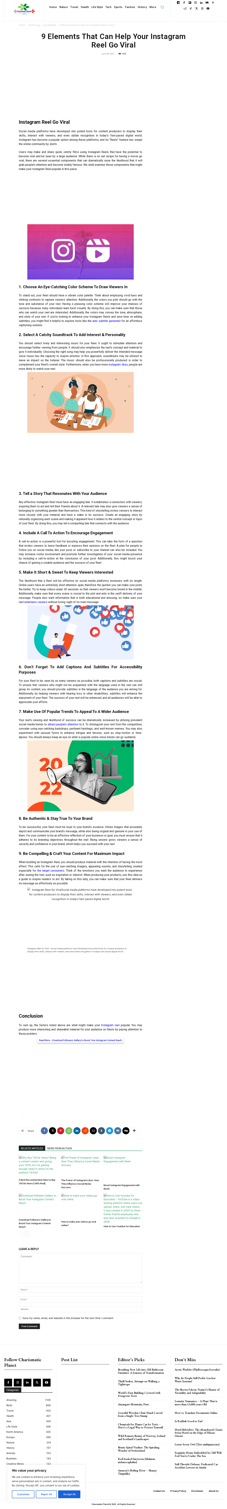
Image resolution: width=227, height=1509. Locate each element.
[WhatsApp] (68, 1130)
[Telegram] (109, 1130)
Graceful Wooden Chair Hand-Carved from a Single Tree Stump (140, 1414)
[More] (134, 1130)
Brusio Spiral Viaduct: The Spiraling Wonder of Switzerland (138, 1449)
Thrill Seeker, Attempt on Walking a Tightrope (138, 1382)
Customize (23, 1494)
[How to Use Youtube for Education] (123, 1208)
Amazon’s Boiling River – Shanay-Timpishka (137, 1472)
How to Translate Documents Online (196, 1413)
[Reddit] (185, 9)
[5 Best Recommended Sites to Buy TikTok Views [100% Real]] (38, 1166)
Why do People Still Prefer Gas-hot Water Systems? (195, 1379)
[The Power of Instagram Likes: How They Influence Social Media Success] (80, 1166)
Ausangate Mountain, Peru (133, 1404)
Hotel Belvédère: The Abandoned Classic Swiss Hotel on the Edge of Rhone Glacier (199, 1433)
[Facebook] (184, 3)
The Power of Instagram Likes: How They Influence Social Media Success (80, 1184)
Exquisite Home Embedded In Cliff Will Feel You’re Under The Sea (198, 1454)
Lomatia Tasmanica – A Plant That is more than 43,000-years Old (196, 1402)
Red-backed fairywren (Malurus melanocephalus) (136, 1460)
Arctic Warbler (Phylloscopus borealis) (197, 1369)
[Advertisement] (80, 88)
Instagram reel (110, 1025)
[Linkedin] (201, 3)
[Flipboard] (190, 3)
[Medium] (207, 3)
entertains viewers (35, 602)
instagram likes (118, 364)
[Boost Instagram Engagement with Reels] (123, 1169)
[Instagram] (195, 3)
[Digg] (125, 1130)
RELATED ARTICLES (32, 1148)
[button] (162, 7)
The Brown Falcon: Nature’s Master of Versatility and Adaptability (197, 1391)
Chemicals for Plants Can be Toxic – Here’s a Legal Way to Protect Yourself (140, 1425)
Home (22, 25)
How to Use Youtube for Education (122, 1226)
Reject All (46, 1494)
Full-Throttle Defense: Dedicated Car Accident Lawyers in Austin (196, 1465)
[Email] (93, 1130)
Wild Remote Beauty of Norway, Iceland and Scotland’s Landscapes (141, 1437)
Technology (34, 25)
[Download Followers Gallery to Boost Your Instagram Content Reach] (38, 1205)
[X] (196, 9)
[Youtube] (208, 9)
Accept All (69, 1494)
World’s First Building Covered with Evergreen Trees (139, 1394)
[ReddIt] (85, 1130)
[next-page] (26, 1234)
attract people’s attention (63, 724)
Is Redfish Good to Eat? (189, 1421)
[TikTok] (191, 9)
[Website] (202, 9)
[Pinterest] (213, 3)
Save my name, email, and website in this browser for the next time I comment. (68, 1318)
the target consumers (50, 870)
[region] (46, 1483)
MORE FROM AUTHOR (59, 1148)
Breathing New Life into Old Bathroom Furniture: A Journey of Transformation (141, 1371)
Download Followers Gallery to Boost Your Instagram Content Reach (87, 1040)
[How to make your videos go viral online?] (80, 1206)
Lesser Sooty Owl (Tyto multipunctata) (197, 1444)
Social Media (49, 25)
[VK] (117, 1130)
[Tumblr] (101, 1130)
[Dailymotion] (178, 3)
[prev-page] (21, 1234)
